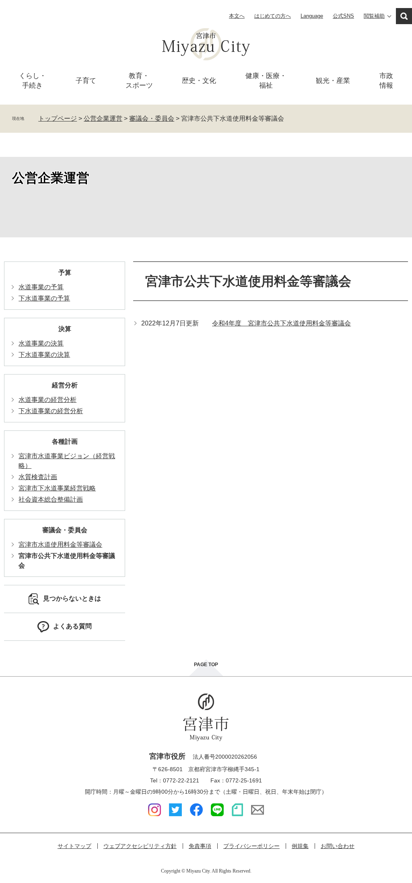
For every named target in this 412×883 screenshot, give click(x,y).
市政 (386, 80)
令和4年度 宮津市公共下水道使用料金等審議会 (281, 323)
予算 (64, 272)
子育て (86, 80)
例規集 (300, 846)
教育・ (139, 80)
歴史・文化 (199, 80)
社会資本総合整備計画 (51, 499)
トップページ (57, 118)
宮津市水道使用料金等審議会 (60, 544)
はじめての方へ (272, 16)
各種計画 (65, 441)
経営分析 (65, 385)
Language (312, 16)
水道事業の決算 (41, 343)
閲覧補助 (374, 16)
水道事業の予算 (41, 287)
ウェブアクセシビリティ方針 (140, 846)
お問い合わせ (337, 846)
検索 (404, 16)
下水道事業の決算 (44, 354)
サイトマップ (74, 846)
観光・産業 (333, 80)
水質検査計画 (38, 476)
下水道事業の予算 (44, 298)
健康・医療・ (265, 80)
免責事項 (200, 846)
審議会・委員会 (151, 118)
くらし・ (32, 80)
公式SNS (343, 16)
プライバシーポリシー (251, 846)
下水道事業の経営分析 (51, 411)
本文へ (237, 16)
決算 (64, 328)
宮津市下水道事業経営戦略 (57, 488)
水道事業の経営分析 (47, 399)
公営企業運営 (103, 118)
